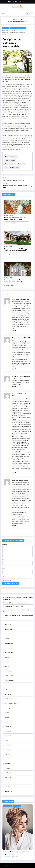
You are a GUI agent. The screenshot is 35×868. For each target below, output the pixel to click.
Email (3, 568)
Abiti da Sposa (8, 634)
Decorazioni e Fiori (14, 28)
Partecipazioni (8, 745)
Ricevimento (23, 28)
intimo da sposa (8, 708)
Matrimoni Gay (8, 726)
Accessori (7, 638)
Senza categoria (8, 777)
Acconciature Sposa (9, 643)
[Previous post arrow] (31, 179)
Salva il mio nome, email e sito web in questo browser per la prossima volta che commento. (17, 579)
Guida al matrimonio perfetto (11, 703)
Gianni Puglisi (15, 856)
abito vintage (22, 147)
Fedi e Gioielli (8, 694)
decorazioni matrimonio (10, 164)
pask (7, 215)
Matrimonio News (8, 736)
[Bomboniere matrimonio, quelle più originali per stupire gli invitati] (17, 207)
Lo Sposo (7, 717)
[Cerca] (27, 13)
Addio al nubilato (8, 648)
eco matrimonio (10, 32)
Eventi (6, 689)
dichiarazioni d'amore (9, 680)
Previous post (6, 177)
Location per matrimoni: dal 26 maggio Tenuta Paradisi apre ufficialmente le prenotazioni (16, 250)
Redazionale (7, 763)
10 (11, 278)
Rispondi (14, 330)
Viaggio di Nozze (8, 791)
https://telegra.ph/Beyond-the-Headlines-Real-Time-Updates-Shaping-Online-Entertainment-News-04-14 (21, 443)
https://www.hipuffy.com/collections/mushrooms (23, 342)
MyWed (6, 740)
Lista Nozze (7, 712)
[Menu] (3, 13)
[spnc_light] (31, 13)
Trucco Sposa (7, 786)
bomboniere (24, 102)
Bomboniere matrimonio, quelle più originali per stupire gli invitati (14, 218)
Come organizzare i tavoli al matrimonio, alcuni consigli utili (13, 281)
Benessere (7, 657)
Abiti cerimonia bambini (10, 629)
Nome (3, 559)
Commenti (4, 544)
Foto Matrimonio (8, 699)
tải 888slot (14, 379)
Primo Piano (7, 754)
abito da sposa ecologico (9, 30)
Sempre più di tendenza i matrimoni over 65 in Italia (16, 603)
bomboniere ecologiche (18, 30)
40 (12, 215)
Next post (5, 183)
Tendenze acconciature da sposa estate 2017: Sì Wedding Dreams (16, 853)
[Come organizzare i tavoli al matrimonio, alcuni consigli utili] (17, 269)
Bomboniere (6, 28)
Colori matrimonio (8, 671)
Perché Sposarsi (8, 749)
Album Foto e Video (9, 652)
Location (6, 722)
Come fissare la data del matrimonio (13, 180)
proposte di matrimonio (10, 759)
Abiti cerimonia (8, 625)
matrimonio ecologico (20, 32)
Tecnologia (7, 782)
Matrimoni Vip (8, 731)
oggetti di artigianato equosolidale (16, 114)
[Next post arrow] (31, 186)
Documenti (7, 685)
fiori (15, 32)
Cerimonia (7, 666)
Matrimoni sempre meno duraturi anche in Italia (15, 186)
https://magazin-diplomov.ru (19, 512)
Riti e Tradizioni (8, 773)
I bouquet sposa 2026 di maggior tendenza (14, 606)
